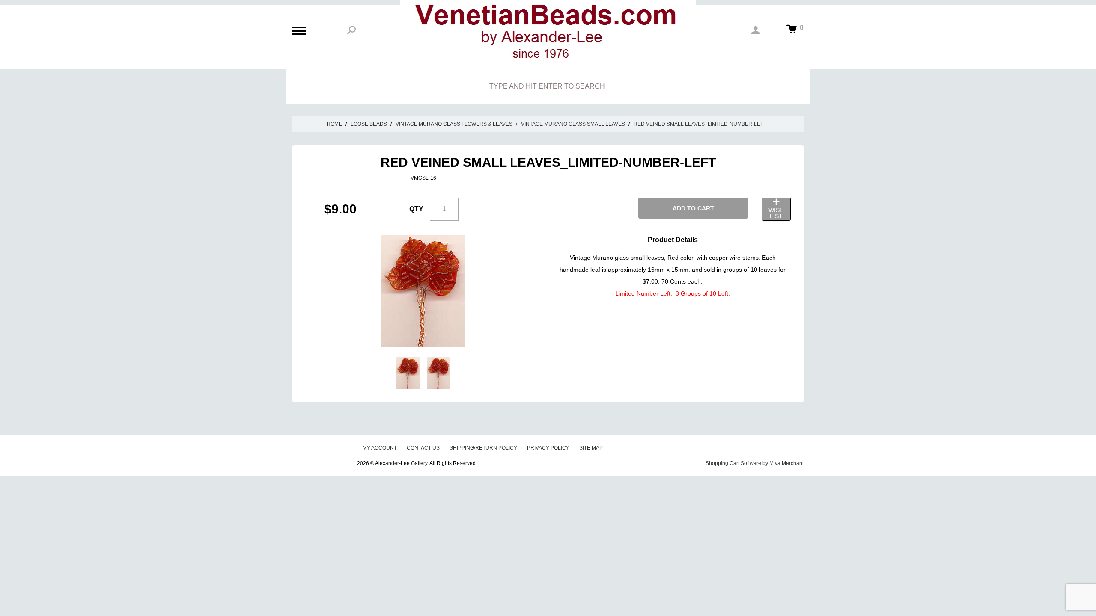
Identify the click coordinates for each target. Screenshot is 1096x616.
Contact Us (423, 448)
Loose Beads (369, 124)
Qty (416, 209)
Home (334, 124)
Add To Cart (693, 208)
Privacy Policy (548, 448)
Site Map (591, 448)
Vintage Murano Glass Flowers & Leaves (454, 124)
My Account (380, 448)
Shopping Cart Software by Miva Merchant (755, 463)
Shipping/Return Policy (483, 448)
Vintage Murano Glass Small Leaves (573, 124)
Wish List (776, 213)
